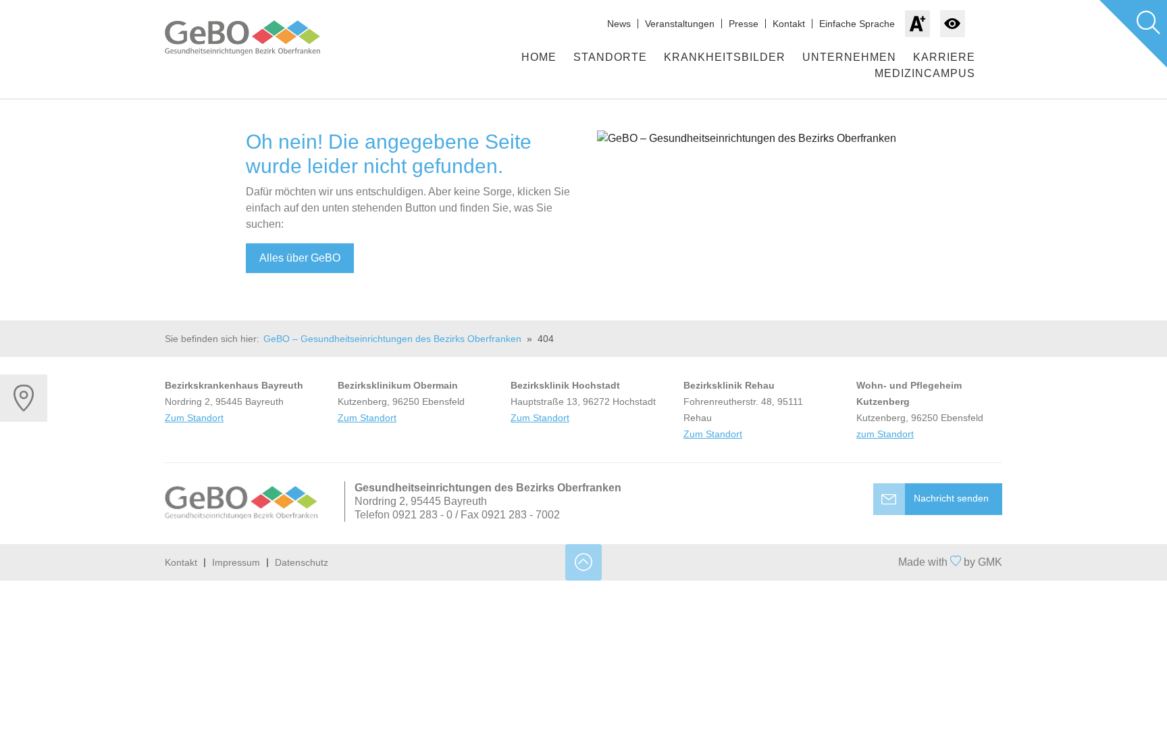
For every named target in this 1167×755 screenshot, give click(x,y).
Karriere (944, 57)
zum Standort (885, 434)
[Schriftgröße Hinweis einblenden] (917, 23)
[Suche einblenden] (1133, 34)
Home (538, 57)
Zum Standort (194, 417)
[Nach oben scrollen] (583, 562)
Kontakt (789, 23)
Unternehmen (849, 57)
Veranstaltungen (680, 23)
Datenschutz (301, 562)
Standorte (610, 57)
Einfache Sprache (857, 23)
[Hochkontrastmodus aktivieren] (952, 23)
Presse (743, 23)
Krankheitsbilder (724, 57)
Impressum (236, 562)
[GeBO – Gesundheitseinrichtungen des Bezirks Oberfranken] (256, 37)
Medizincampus (925, 73)
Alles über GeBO (299, 258)
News (619, 23)
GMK (990, 562)
